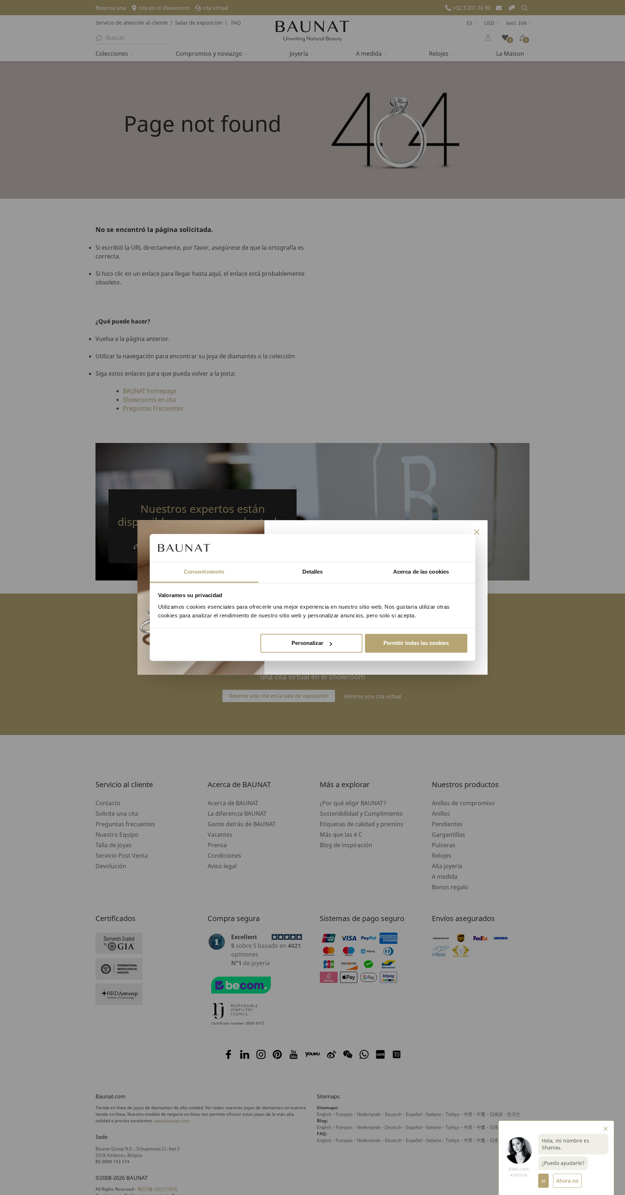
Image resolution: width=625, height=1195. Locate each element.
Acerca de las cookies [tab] (421, 572)
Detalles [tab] (312, 572)
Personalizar (307, 643)
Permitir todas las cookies (416, 643)
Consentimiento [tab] (204, 572)
